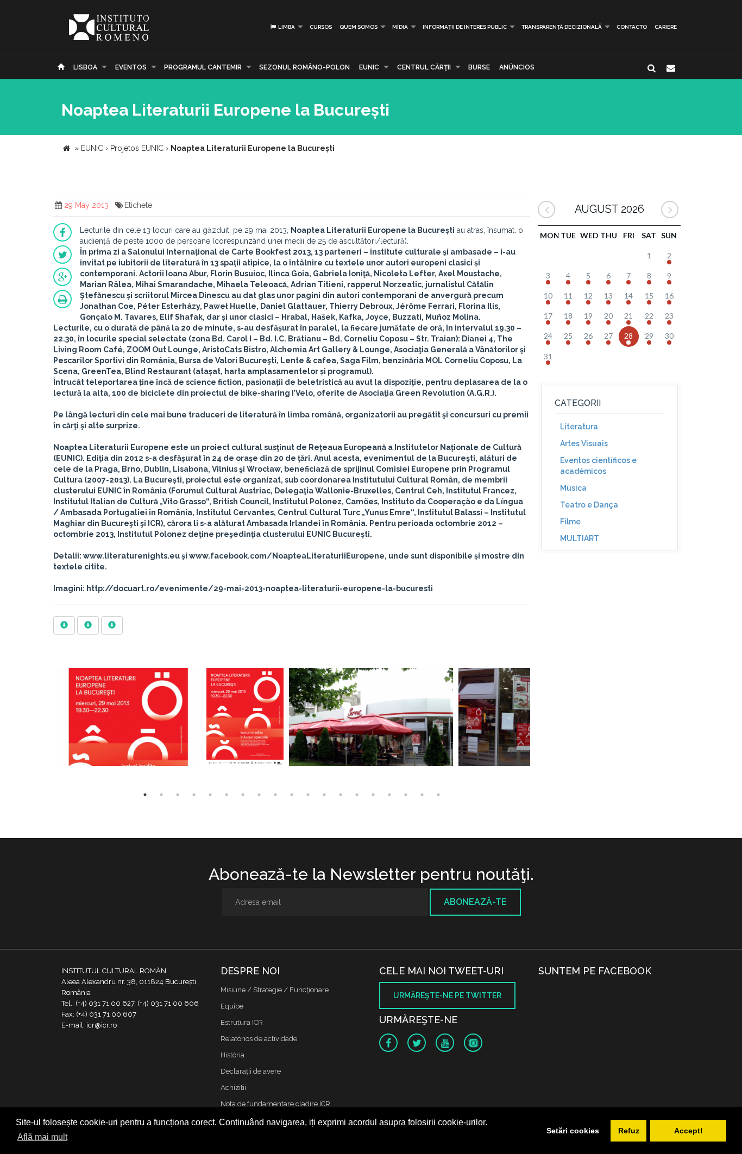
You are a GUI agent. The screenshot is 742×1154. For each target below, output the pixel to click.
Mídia (400, 27)
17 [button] (405, 794)
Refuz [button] (628, 1130)
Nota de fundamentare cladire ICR (275, 1104)
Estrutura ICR (242, 1022)
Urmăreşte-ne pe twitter (447, 995)
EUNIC (369, 67)
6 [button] (226, 794)
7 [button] (242, 794)
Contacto (632, 27)
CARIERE (666, 27)
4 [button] (193, 794)
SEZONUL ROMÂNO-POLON (304, 67)
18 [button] (422, 794)
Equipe (232, 1006)
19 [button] (438, 794)
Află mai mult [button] (42, 1137)
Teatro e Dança (589, 504)
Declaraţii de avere (251, 1071)
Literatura (579, 426)
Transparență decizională (561, 27)
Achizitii (233, 1087)
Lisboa (85, 67)
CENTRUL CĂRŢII (424, 67)
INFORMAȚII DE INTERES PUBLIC (465, 27)
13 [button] (340, 794)
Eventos (131, 67)
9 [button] (275, 794)
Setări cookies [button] (572, 1130)
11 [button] (308, 794)
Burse (479, 67)
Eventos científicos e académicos (598, 465)
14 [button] (356, 794)
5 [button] (210, 794)
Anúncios (517, 67)
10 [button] (291, 794)
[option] (128, 718)
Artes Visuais (584, 443)
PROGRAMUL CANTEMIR (203, 67)
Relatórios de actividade (259, 1039)
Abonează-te (475, 902)
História (232, 1055)
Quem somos (358, 27)
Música (573, 488)
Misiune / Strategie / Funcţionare (275, 990)
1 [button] (145, 794)
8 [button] (259, 794)
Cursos (321, 27)
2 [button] (161, 794)
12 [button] (324, 794)
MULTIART (579, 538)
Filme (570, 521)
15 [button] (373, 794)
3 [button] (177, 794)
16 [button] (389, 794)
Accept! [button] (688, 1130)
